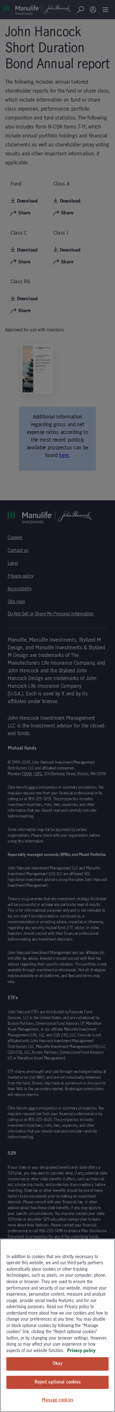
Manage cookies (57, 1400)
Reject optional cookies (57, 1382)
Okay (57, 1363)
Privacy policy (81, 1351)
